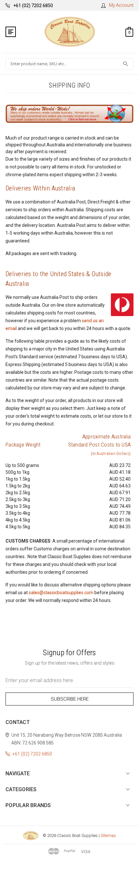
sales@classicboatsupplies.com (61, 592)
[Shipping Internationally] (69, 113)
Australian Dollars (113, 453)
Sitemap (108, 835)
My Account (121, 5)
